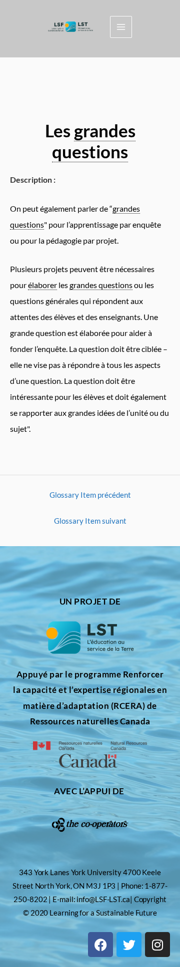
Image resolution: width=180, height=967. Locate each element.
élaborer (42, 285)
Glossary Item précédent (90, 495)
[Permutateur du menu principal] (121, 27)
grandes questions (94, 141)
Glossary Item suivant (90, 521)
